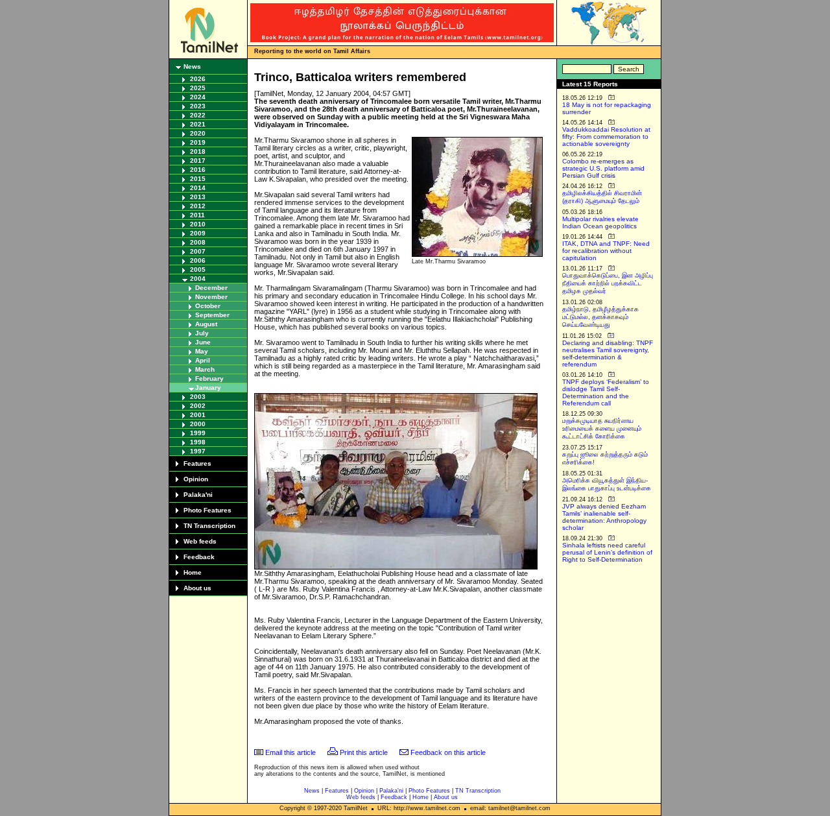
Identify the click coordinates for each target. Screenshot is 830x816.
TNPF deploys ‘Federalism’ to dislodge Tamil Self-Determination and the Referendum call (605, 392)
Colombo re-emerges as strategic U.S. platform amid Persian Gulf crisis (603, 168)
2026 (198, 78)
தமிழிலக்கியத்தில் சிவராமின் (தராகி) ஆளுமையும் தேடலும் (602, 196)
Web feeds (200, 541)
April (202, 360)
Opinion (196, 479)
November (211, 296)
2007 (198, 251)
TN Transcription (209, 525)
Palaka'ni (198, 494)
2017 (198, 160)
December (211, 287)
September (212, 314)
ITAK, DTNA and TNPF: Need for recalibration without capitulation (606, 250)
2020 (198, 133)
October (207, 305)
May (201, 351)
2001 (198, 414)
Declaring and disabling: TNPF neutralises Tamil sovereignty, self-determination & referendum (607, 353)
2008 (198, 242)
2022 (198, 115)
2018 (198, 151)
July (202, 333)
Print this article (364, 752)
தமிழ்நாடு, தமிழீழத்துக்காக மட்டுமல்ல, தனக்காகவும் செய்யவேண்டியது (600, 317)
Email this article (290, 752)
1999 (198, 433)
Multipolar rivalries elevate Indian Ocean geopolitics (600, 222)
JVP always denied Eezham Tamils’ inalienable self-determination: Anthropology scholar (604, 517)
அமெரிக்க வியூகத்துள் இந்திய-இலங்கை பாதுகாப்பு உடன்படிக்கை (606, 484)
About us (197, 588)
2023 (198, 106)
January (208, 387)
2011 (197, 215)
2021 (198, 124)
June (203, 342)
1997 (198, 451)
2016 (198, 169)
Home (193, 572)
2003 (198, 396)
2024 (198, 97)
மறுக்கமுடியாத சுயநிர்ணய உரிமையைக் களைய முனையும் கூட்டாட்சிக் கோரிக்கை (601, 428)
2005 (198, 269)
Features (197, 463)
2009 (198, 233)
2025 (198, 87)
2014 (198, 187)
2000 (198, 423)
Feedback (199, 556)
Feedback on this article (448, 752)
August (206, 324)
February (209, 378)
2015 (198, 178)
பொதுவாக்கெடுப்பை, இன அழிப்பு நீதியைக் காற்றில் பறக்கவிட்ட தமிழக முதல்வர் (607, 283)
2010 (198, 224)
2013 (198, 196)
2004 (198, 278)
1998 (198, 442)
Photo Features (207, 510)
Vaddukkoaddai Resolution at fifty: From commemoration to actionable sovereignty (606, 136)
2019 (198, 142)
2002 (198, 405)
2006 (198, 260)
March (205, 369)
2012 (198, 206)
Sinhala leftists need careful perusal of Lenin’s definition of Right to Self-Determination (607, 552)
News (192, 66)
